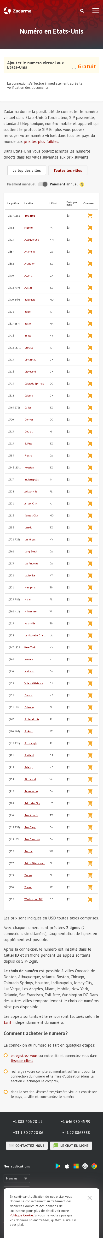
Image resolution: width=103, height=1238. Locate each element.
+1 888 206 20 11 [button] (27, 1121)
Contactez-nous (29, 1145)
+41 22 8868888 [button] (76, 1132)
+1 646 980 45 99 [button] (75, 1121)
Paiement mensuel (21, 184)
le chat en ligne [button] (74, 1145)
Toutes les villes (67, 170)
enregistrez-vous (24, 1055)
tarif (7, 1022)
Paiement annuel (64, 184)
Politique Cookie (21, 1215)
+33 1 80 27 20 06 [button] (28, 1132)
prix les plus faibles (41, 141)
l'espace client (22, 1060)
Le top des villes (26, 170)
